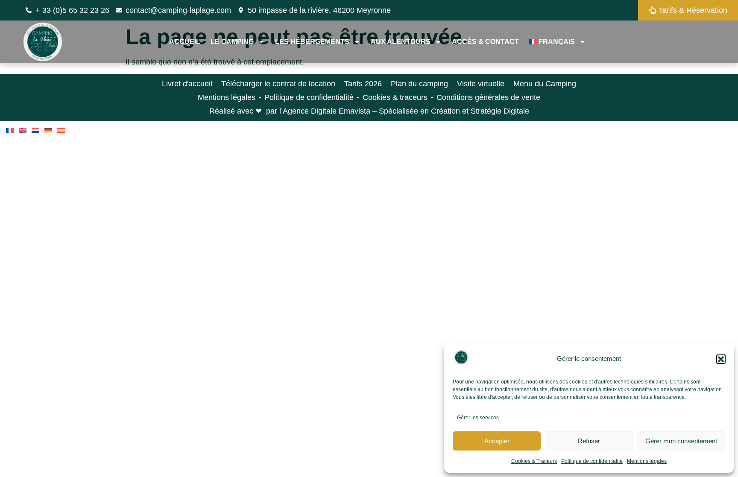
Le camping (232, 41)
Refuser (589, 441)
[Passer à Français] (9, 130)
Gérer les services (478, 418)
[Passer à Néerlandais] (35, 130)
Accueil (184, 41)
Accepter (497, 441)
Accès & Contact (485, 41)
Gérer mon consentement (681, 441)
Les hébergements (312, 41)
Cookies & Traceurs (534, 461)
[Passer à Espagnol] (61, 130)
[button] (721, 359)
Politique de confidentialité (592, 461)
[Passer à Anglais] (22, 130)
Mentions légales (647, 461)
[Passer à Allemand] (48, 130)
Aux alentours (400, 41)
